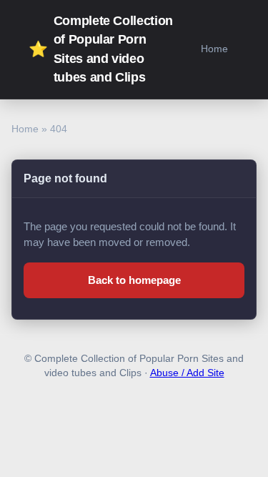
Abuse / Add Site (187, 373)
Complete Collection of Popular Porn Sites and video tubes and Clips (101, 49)
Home (214, 48)
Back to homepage (134, 280)
